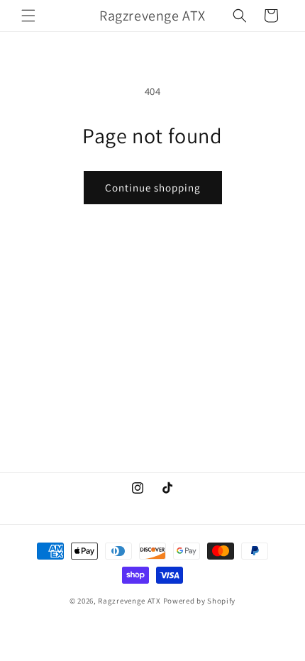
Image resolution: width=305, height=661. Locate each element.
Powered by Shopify (199, 601)
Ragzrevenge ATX (129, 601)
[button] (28, 15)
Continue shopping (153, 187)
